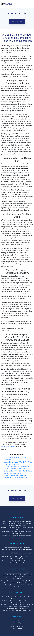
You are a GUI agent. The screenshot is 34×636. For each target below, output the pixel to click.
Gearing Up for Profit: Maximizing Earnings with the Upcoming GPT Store (17, 532)
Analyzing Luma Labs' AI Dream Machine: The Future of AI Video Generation (17, 524)
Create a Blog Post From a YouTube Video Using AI (17, 575)
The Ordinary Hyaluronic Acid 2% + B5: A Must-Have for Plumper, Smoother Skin (17, 602)
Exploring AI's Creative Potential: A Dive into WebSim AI (17, 528)
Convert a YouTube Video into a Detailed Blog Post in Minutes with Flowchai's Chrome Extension (17, 582)
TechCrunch (5, 447)
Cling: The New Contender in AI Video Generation (17, 521)
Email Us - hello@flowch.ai (17, 626)
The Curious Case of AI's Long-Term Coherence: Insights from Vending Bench (17, 558)
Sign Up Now (17, 22)
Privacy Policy (17, 623)
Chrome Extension (17, 628)
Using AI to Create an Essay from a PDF (17, 573)
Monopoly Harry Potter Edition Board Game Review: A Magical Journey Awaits (17, 598)
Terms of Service (17, 624)
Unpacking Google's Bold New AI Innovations (17, 547)
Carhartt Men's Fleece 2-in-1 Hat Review (17, 608)
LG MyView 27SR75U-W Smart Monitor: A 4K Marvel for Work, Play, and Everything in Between (17, 605)
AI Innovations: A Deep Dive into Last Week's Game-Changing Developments (17, 562)
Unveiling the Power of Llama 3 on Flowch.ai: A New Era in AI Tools (17, 578)
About (17, 621)
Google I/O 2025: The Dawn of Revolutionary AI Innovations (17, 554)
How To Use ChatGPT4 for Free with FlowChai (17, 610)
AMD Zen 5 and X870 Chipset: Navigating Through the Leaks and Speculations (17, 536)
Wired (13, 447)
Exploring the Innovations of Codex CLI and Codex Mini (17, 550)
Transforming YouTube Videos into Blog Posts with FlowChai (17, 585)
